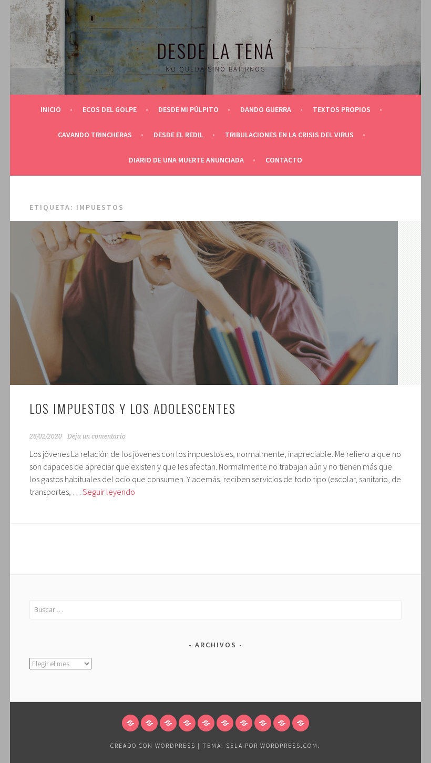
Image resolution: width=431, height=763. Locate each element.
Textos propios (342, 109)
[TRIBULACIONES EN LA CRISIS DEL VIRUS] (262, 723)
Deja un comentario (96, 436)
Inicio (50, 109)
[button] (204, 303)
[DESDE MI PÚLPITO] (168, 723)
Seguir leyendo (109, 491)
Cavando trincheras (95, 134)
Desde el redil (178, 134)
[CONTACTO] (300, 723)
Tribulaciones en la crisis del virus (289, 134)
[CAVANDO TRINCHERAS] (225, 723)
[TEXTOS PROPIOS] (206, 723)
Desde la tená (215, 50)
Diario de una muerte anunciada (186, 160)
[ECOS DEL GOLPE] (149, 723)
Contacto (283, 160)
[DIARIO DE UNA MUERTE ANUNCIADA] (281, 723)
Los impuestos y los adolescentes (132, 408)
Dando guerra (265, 109)
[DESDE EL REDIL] (243, 723)
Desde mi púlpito (188, 109)
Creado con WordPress (153, 745)
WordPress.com (289, 745)
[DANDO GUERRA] (187, 723)
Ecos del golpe (110, 109)
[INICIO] (130, 723)
